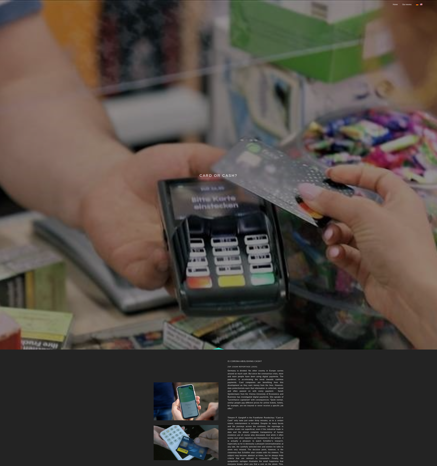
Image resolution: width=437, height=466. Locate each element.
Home (395, 4)
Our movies (407, 4)
